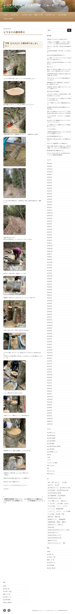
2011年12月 (49, 374)
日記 (48, 468)
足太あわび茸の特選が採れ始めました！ (56, 55)
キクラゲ (65, 506)
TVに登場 (64, 482)
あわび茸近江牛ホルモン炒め (54, 498)
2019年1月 (49, 243)
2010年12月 (50, 396)
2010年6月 (49, 413)
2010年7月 (49, 410)
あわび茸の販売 (50, 449)
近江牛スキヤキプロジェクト (54, 543)
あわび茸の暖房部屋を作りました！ (55, 136)
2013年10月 (50, 336)
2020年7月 (49, 221)
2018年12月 (50, 245)
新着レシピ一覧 (38, 14)
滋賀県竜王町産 (51, 522)
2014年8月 (49, 330)
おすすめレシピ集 (26, 14)
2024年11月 (49, 169)
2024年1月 (49, 180)
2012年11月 (49, 352)
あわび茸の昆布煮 (51, 440)
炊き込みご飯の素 (8, 18)
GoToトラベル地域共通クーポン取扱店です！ (57, 143)
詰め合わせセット (52, 524)
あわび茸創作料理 (52, 495)
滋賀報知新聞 (62, 519)
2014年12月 (50, 322)
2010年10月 (50, 402)
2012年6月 (49, 366)
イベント (59, 506)
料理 (63, 514)
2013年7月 (49, 339)
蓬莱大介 (64, 522)
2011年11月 (49, 377)
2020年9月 (49, 218)
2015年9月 (49, 303)
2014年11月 (49, 325)
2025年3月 (49, 166)
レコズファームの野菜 (52, 462)
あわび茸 (57, 485)
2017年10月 (50, 262)
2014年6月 (49, 333)
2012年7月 (49, 363)
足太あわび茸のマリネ (53, 532)
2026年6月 (49, 163)
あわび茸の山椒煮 (51, 438)
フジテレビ (58, 511)
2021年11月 (49, 202)
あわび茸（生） (15, 14)
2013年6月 (49, 341)
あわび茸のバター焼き (65, 487)
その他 (48, 457)
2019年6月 (49, 234)
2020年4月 (49, 226)
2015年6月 (49, 311)
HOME (5, 14)
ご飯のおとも (63, 500)
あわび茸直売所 (61, 495)
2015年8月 (49, 306)
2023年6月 (49, 182)
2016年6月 (49, 286)
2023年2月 (49, 191)
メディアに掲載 (66, 511)
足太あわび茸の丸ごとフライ (54, 535)
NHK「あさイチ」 (56, 482)
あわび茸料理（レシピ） (52, 451)
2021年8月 (49, 204)
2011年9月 (49, 380)
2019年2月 (49, 240)
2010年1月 (49, 415)
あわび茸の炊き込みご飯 (62, 490)
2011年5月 (49, 388)
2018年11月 (49, 248)
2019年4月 (49, 237)
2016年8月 (49, 281)
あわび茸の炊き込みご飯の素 (53, 446)
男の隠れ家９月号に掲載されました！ (55, 150)
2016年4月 (49, 292)
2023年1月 (49, 193)
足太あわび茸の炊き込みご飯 (54, 537)
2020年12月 (50, 213)
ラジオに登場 (51, 514)
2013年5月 (49, 344)
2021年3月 (49, 207)
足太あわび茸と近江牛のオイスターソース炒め (58, 529)
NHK (49, 482)
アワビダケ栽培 (51, 506)
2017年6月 (49, 267)
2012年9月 (49, 358)
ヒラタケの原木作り (51, 129)
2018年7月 (49, 254)
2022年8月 (49, 196)
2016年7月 (49, 284)
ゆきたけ (67, 503)
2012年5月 (49, 369)
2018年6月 (49, 256)
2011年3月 (49, 393)
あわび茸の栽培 (50, 443)
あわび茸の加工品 (51, 435)
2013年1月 (49, 347)
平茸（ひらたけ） (51, 465)
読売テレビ (60, 524)
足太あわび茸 (51, 527)
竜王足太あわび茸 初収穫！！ (54, 91)
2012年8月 (49, 361)
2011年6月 (49, 385)
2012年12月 (50, 350)
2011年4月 (49, 391)
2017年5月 (49, 270)
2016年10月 (50, 275)
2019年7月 (49, 232)
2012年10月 (50, 355)
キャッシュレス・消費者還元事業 (55, 508)
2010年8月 (49, 407)
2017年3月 (49, 273)
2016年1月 (49, 297)
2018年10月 (50, 251)
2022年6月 (49, 199)
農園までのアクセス (52, 540)
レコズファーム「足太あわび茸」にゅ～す (29, 5)
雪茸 (64, 543)
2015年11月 (49, 300)
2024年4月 (49, 177)
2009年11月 (49, 421)
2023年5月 (49, 185)
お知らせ (49, 454)
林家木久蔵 (57, 516)
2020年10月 (50, 215)
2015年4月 (49, 317)
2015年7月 (49, 308)
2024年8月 (49, 174)
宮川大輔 (58, 514)
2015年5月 (49, 314)
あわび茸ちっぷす (50, 14)
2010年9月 (49, 404)
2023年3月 (49, 188)
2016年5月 (49, 289)
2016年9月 (49, 278)
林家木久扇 (50, 516)
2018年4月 (49, 259)
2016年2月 (49, 295)
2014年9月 (49, 328)
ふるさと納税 (59, 503)
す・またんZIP (51, 503)
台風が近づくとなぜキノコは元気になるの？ (57, 39)
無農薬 (58, 522)
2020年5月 (49, 223)
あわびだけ (50, 485)
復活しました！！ (51, 66)
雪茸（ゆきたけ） (51, 473)
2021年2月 (49, 210)
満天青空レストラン (52, 519)
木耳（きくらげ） (51, 471)
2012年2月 (49, 371)
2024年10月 (50, 171)
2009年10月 (50, 424)
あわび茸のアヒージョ (53, 487)
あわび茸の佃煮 (62, 14)
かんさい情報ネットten (53, 500)
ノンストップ (51, 511)
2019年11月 (49, 229)
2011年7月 (49, 382)
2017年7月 (49, 265)
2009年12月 (50, 418)
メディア (49, 460)
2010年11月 (49, 399)
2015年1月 (49, 319)
